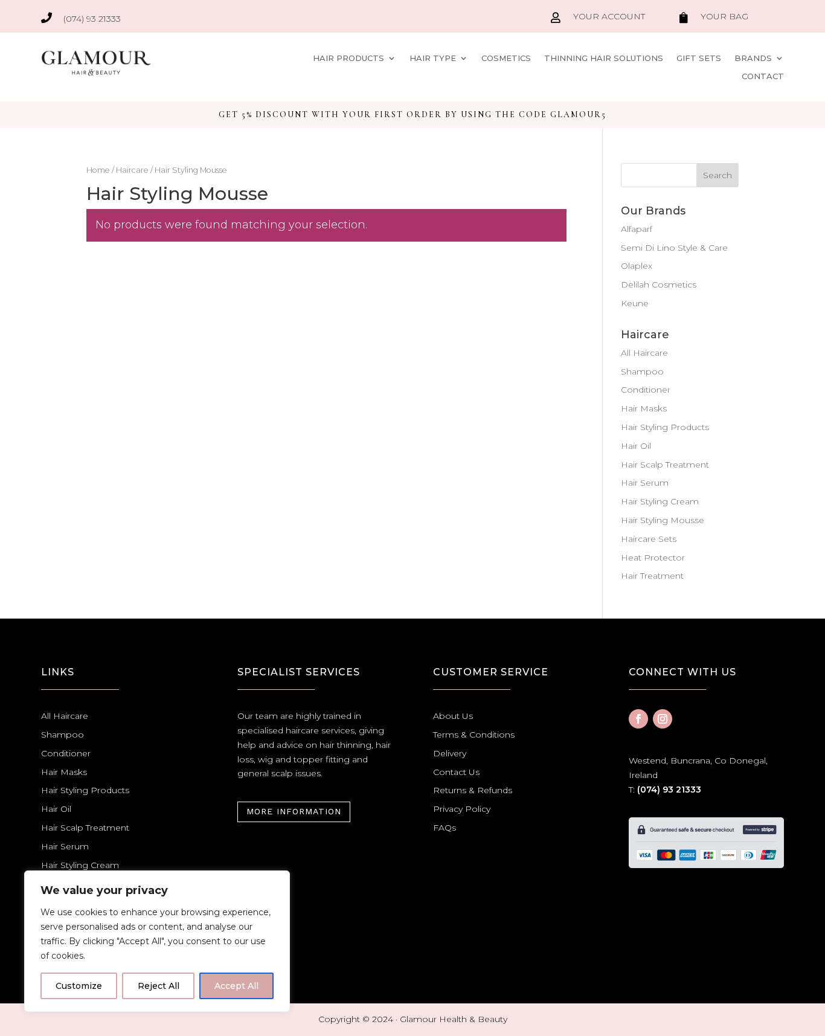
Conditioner (645, 389)
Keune (635, 303)
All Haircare (644, 352)
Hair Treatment (652, 575)
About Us (453, 715)
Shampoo (642, 371)
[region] (157, 941)
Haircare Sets (648, 538)
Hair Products (348, 58)
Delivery (449, 753)
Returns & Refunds (472, 790)
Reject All (158, 985)
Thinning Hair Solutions (603, 58)
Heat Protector (653, 557)
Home (98, 170)
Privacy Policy (461, 808)
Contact (763, 76)
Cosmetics (506, 58)
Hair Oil (636, 445)
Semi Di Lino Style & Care (674, 247)
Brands (753, 58)
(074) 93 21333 (669, 789)
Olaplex (636, 265)
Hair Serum (645, 482)
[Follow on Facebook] (638, 719)
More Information (293, 811)
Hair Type (432, 58)
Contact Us (456, 772)
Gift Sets (698, 58)
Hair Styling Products (665, 427)
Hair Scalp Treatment (665, 464)
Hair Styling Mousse (662, 520)
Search (717, 175)
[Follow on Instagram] (662, 719)
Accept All (236, 985)
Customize (79, 985)
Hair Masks (644, 408)
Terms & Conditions (474, 734)
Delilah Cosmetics (658, 284)
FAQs (444, 827)
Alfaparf (636, 229)
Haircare (132, 170)
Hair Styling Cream (660, 501)
